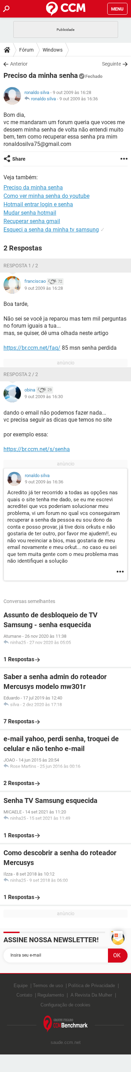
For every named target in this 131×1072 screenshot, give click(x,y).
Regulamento (50, 995)
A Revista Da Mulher (91, 995)
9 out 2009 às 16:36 (78, 98)
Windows (53, 50)
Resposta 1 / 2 (20, 265)
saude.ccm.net (66, 1042)
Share (19, 159)
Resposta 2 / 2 (20, 374)
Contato (24, 995)
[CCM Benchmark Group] (65, 1024)
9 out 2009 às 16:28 (43, 288)
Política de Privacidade (91, 985)
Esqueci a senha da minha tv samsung (51, 229)
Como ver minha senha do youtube (46, 196)
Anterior (19, 64)
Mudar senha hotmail (29, 212)
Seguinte (111, 64)
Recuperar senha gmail (31, 221)
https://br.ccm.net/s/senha (36, 449)
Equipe (21, 985)
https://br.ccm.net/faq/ (31, 347)
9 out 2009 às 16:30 (43, 396)
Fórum (26, 50)
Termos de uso (48, 985)
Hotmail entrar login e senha (38, 204)
